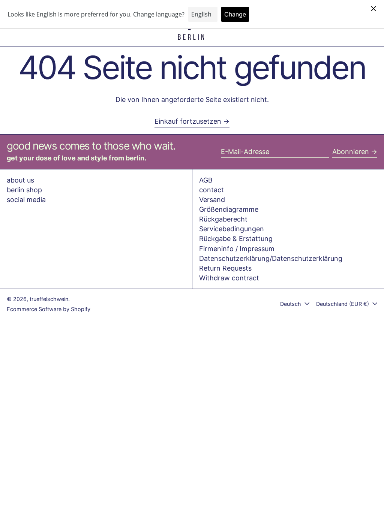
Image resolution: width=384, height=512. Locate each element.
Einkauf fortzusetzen (187, 121)
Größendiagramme (228, 209)
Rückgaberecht (223, 219)
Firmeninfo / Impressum (236, 249)
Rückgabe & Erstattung (236, 239)
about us (20, 180)
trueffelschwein (49, 299)
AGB (206, 180)
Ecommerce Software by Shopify (48, 309)
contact (211, 190)
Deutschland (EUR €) (343, 304)
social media (26, 200)
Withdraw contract (229, 278)
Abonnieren (350, 152)
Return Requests (225, 268)
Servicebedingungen (231, 229)
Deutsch (291, 304)
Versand (212, 200)
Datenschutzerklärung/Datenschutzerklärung (270, 258)
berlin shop (24, 190)
